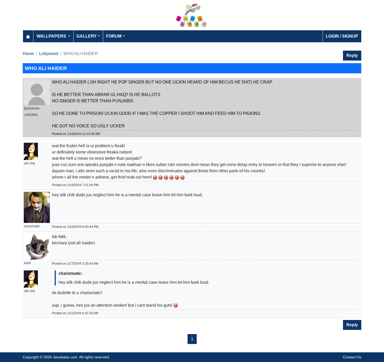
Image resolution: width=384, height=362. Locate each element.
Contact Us (352, 357)
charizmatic (32, 226)
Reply (352, 55)
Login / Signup (342, 36)
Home (28, 53)
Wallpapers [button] (52, 36)
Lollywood (48, 53)
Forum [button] (113, 36)
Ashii (27, 263)
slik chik (29, 163)
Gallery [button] (87, 36)
